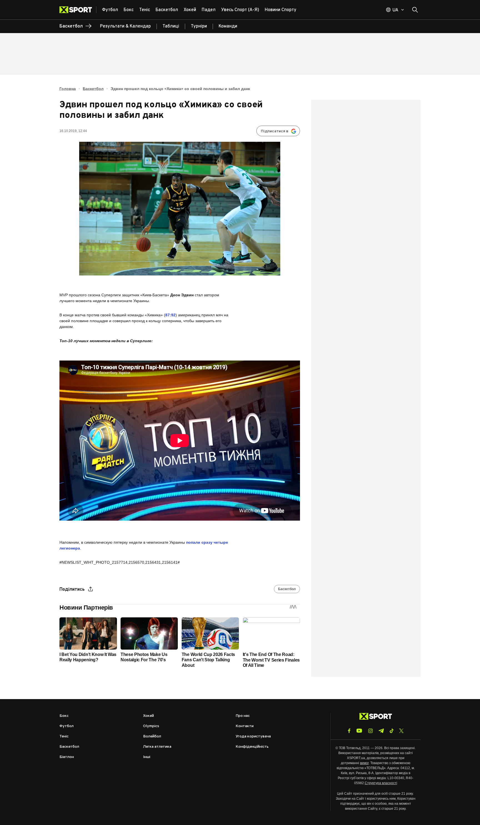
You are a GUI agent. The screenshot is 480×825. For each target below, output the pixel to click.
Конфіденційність (252, 746)
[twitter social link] (401, 731)
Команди (228, 26)
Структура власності (381, 783)
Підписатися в (274, 131)
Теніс (64, 736)
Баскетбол (93, 88)
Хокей (148, 716)
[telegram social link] (381, 731)
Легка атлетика (157, 746)
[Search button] (415, 9)
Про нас (243, 716)
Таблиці (170, 26)
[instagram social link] (370, 731)
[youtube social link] (359, 730)
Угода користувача (253, 736)
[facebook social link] (349, 731)
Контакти (245, 726)
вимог (364, 763)
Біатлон (66, 757)
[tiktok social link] (391, 731)
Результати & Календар (125, 26)
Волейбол (152, 736)
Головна (67, 88)
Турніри (199, 26)
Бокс (64, 716)
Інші (146, 757)
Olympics (151, 726)
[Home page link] (77, 9)
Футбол (66, 726)
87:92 (170, 315)
